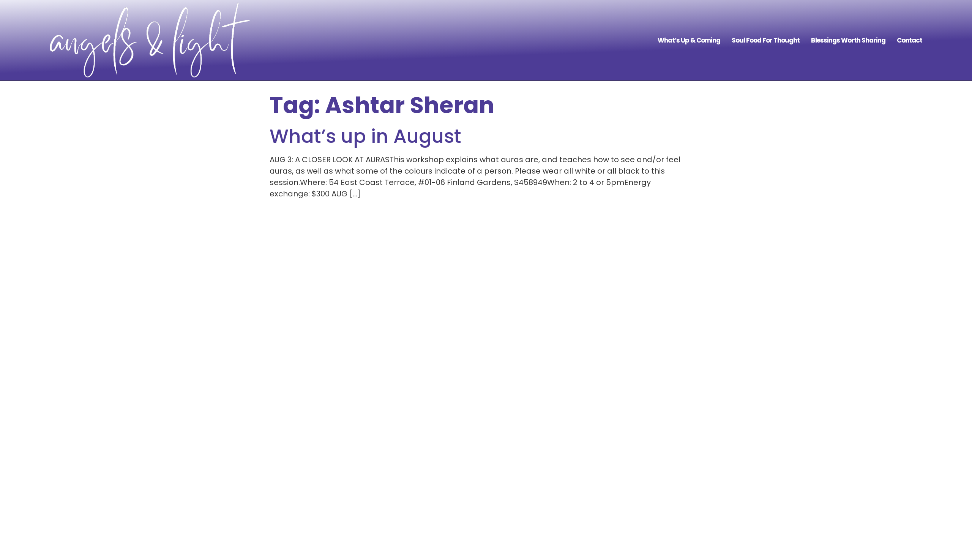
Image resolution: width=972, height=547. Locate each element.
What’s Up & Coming (689, 40)
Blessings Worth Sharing (848, 40)
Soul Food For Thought (766, 40)
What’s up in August (365, 136)
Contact (909, 40)
